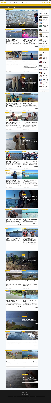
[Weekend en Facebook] (22, 394)
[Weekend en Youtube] (26, 394)
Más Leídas (41, 11)
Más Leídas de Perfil (43, 52)
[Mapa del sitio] (29, 394)
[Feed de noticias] (27, 394)
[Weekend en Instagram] (21, 394)
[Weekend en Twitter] (24, 394)
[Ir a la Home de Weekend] (25, 392)
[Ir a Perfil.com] (48, 0)
